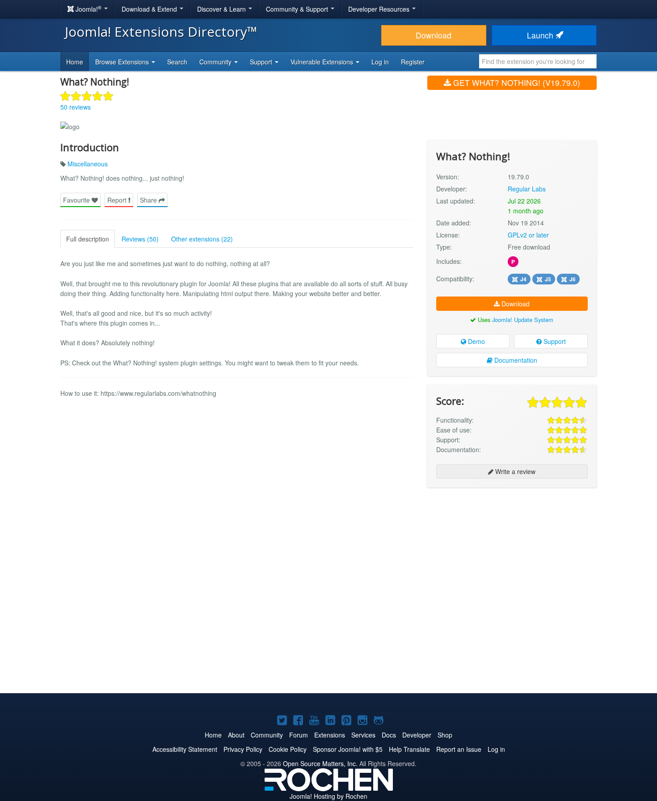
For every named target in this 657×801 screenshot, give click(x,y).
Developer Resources (379, 8)
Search (177, 61)
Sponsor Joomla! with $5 (348, 749)
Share (149, 199)
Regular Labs (527, 188)
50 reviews (75, 106)
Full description (87, 238)
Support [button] (262, 61)
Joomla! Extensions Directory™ (161, 31)
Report (117, 199)
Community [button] (216, 61)
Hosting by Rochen (328, 796)
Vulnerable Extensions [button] (323, 61)
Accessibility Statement (184, 749)
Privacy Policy (242, 749)
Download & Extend (150, 8)
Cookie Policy (288, 749)
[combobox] (538, 61)
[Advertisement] (512, 552)
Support (554, 341)
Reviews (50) (140, 238)
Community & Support (298, 8)
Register (413, 61)
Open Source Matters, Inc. (320, 763)
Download (433, 35)
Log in (380, 61)
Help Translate (409, 749)
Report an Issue (458, 749)
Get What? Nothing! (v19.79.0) (515, 82)
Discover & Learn (222, 8)
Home (74, 61)
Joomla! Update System (522, 319)
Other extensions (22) (202, 238)
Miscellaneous (87, 163)
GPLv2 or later (528, 234)
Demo (475, 341)
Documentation (515, 360)
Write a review (514, 471)
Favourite (77, 199)
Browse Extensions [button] (123, 61)
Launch (541, 35)
